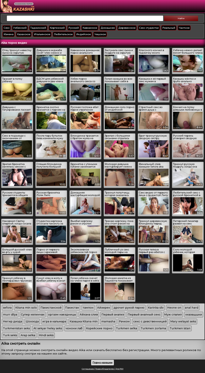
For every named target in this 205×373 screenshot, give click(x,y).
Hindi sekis (46, 335)
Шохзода (32, 321)
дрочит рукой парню (129, 307)
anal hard (191, 307)
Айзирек (103, 307)
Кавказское (90, 27)
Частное (184, 27)
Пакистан (72, 307)
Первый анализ (112, 314)
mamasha (108, 321)
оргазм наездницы (62, 314)
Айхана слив (89, 314)
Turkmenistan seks (16, 328)
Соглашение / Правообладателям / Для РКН (102, 369)
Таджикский (38, 27)
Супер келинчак (32, 314)
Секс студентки (149, 27)
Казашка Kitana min (84, 321)
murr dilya (10, 314)
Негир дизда (12, 321)
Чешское (100, 34)
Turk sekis (10, 335)
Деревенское (127, 27)
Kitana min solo (26, 307)
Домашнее (108, 27)
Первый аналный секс (144, 314)
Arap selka (28, 335)
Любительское (63, 34)
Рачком (124, 321)
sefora (7, 307)
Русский (73, 27)
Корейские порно (99, 328)
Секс (7, 27)
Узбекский (20, 27)
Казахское (23, 34)
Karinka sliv (156, 307)
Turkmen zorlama (153, 328)
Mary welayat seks (183, 321)
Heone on (174, 307)
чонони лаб (74, 328)
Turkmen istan (180, 328)
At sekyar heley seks (47, 328)
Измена (9, 34)
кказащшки (193, 314)
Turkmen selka (126, 328)
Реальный (168, 27)
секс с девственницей (150, 321)
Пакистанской (51, 307)
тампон (88, 307)
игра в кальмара (54, 321)
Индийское (83, 34)
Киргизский (57, 27)
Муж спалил (173, 314)
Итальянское (42, 34)
